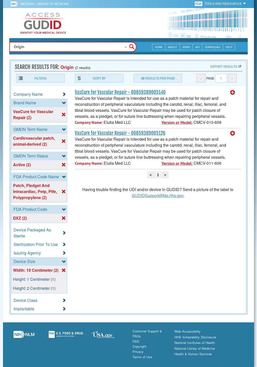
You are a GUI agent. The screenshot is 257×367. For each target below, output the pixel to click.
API (197, 47)
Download (212, 47)
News (186, 47)
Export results (223, 66)
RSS (136, 341)
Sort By (99, 78)
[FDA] (199, 3)
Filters (40, 78)
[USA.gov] (107, 336)
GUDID (43, 23)
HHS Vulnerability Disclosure (195, 337)
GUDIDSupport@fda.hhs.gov (157, 195)
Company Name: (89, 122)
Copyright (139, 346)
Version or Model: (177, 122)
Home (159, 47)
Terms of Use (142, 356)
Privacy (138, 351)
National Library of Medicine (44, 4)
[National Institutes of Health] (15, 3)
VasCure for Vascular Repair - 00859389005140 (120, 92)
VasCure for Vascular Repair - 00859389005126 (120, 133)
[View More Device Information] (232, 92)
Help (229, 47)
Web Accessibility (187, 331)
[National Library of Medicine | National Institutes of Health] (24, 336)
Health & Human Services (193, 353)
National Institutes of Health (194, 342)
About (172, 47)
